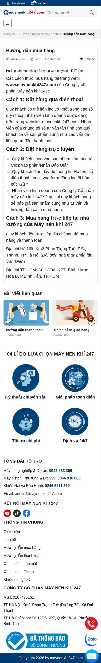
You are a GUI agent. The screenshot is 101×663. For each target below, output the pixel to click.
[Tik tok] (17, 513)
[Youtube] (7, 513)
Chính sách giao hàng (66, 330)
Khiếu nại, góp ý (17, 580)
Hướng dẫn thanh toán (18, 330)
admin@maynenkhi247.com (38, 494)
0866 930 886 (69, 478)
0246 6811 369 (57, 486)
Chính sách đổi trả (19, 572)
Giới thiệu (12, 532)
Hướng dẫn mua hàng (22, 548)
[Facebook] (26, 513)
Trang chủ (10, 34)
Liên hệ (10, 540)
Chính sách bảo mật (20, 564)
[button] (91, 322)
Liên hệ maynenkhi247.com (40, 34)
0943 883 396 (60, 471)
